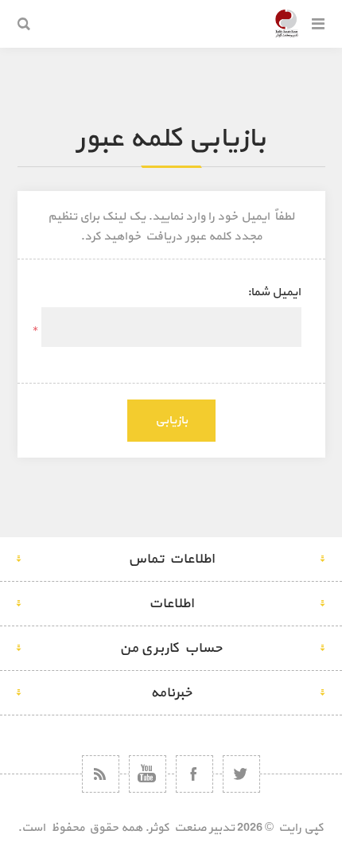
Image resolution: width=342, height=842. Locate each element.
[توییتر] (241, 774)
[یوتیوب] (147, 774)
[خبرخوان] (100, 774)
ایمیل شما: (274, 292)
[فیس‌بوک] (194, 774)
